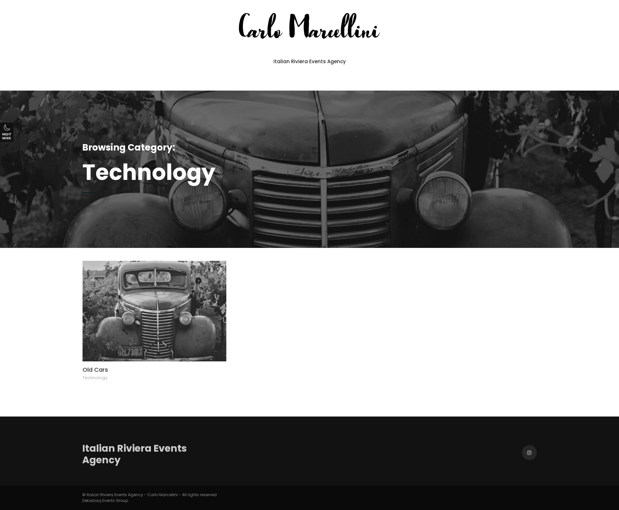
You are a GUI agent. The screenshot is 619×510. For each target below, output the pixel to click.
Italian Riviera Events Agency (309, 61)
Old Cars (95, 370)
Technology (95, 378)
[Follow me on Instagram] (529, 452)
